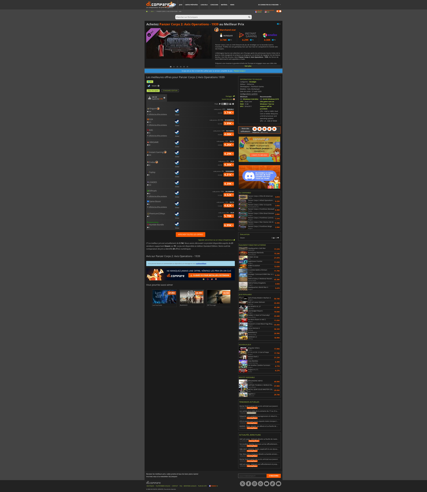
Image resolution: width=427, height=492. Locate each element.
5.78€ (228, 216)
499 (149, 155)
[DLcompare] (153, 482)
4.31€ (228, 174)
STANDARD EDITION (170, 90)
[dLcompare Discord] (278, 484)
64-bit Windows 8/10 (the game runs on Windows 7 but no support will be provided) (269, 104)
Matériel (224, 5)
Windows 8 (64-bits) (250, 99)
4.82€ (228, 205)
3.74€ (228, 112)
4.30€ (228, 164)
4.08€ (228, 134)
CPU (241, 101)
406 (149, 111)
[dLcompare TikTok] (272, 484)
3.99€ (228, 123)
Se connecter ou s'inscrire (268, 5)
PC (151, 82)
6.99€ (228, 225)
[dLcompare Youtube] (266, 484)
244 (149, 185)
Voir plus (248, 66)
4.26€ (228, 144)
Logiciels (204, 5)
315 (149, 122)
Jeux (180, 5)
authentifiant (201, 264)
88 (149, 145)
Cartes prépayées (191, 5)
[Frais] (224, 104)
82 (149, 165)
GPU (241, 106)
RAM (242, 104)
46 (149, 133)
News (232, 5)
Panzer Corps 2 (239, 71)
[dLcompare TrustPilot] (260, 484)
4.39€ (228, 184)
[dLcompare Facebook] (248, 484)
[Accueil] (146, 11)
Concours (214, 5)
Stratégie (252, 82)
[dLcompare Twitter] (242, 484)
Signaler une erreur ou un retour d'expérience (215, 240)
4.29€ (228, 154)
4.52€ (228, 195)
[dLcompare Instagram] (254, 484)
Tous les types (153, 90)
